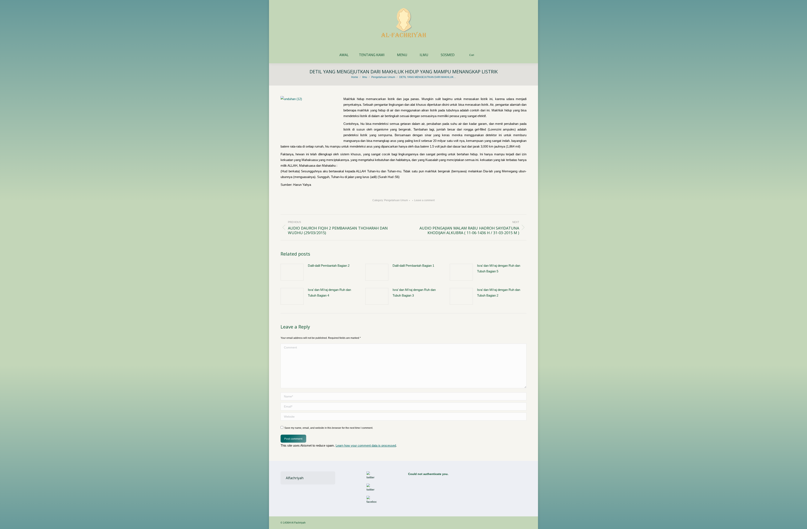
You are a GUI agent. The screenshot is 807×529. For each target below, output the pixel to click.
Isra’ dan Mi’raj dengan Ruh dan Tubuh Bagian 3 (414, 292)
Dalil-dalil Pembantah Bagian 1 (413, 265)
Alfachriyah (294, 478)
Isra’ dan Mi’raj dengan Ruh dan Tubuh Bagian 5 (498, 268)
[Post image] (292, 272)
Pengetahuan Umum (396, 200)
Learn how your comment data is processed (366, 445)
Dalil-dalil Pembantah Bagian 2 (328, 265)
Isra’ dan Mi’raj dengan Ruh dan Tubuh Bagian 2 (498, 292)
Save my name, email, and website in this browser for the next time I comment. (328, 427)
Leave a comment (424, 200)
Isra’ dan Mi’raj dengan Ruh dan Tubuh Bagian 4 (329, 292)
